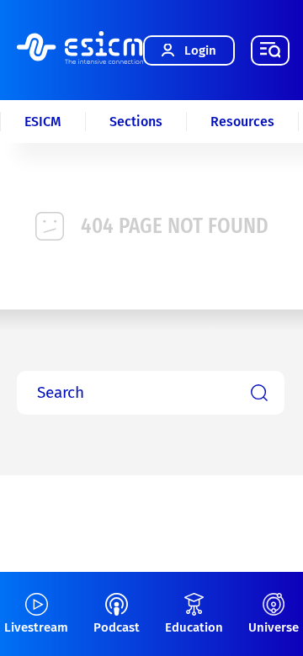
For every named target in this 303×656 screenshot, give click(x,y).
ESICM (42, 122)
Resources (242, 122)
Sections (135, 122)
